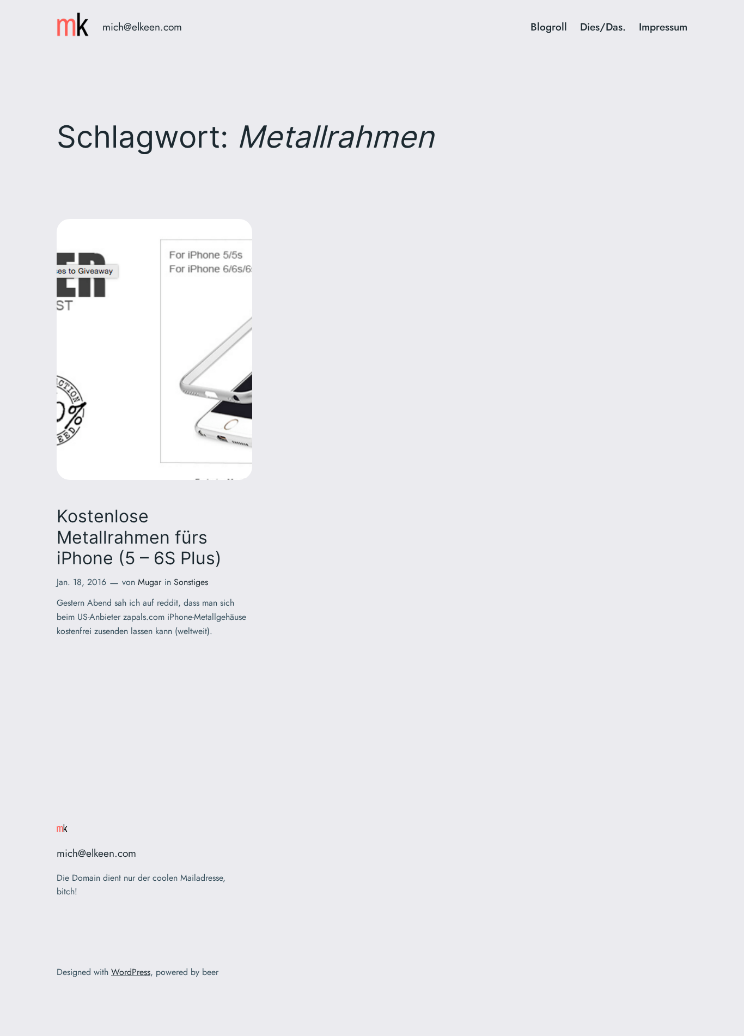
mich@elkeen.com (142, 26)
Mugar (149, 582)
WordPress (130, 972)
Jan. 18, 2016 (81, 582)
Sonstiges (191, 582)
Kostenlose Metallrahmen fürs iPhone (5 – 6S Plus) (139, 537)
